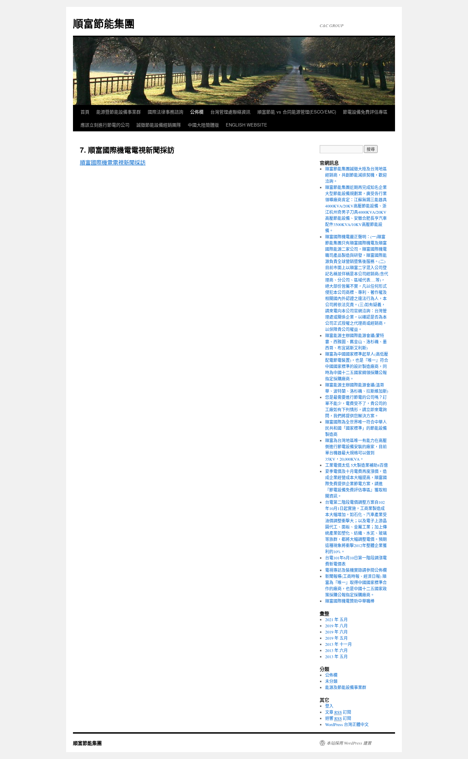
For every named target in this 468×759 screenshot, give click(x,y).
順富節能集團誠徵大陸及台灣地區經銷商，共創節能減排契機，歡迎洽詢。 (356, 175)
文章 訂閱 (338, 712)
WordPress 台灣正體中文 (347, 724)
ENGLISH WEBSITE (246, 124)
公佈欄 (197, 111)
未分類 (331, 681)
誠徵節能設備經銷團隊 (158, 124)
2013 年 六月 (336, 650)
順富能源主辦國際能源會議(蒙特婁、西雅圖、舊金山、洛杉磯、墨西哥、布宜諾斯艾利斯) (356, 342)
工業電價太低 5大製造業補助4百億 (356, 465)
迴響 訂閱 (338, 718)
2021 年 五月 (336, 619)
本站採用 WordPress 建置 (349, 743)
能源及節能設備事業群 (345, 687)
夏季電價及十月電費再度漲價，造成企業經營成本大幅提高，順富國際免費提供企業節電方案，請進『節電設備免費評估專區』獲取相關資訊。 (356, 484)
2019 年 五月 (336, 638)
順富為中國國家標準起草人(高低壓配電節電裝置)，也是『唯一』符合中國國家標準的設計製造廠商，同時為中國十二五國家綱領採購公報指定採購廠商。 (356, 366)
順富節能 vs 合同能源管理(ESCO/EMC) (296, 111)
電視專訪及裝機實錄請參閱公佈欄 (356, 570)
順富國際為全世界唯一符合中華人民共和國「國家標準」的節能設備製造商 (356, 428)
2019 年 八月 (336, 625)
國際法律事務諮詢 (165, 111)
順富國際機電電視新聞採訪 (113, 162)
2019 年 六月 (336, 632)
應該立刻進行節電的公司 (105, 124)
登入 (329, 706)
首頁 (85, 111)
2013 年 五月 (336, 656)
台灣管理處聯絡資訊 (230, 111)
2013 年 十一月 (338, 644)
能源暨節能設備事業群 (118, 111)
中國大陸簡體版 (203, 124)
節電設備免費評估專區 (365, 111)
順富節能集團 (104, 23)
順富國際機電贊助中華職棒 (349, 601)
